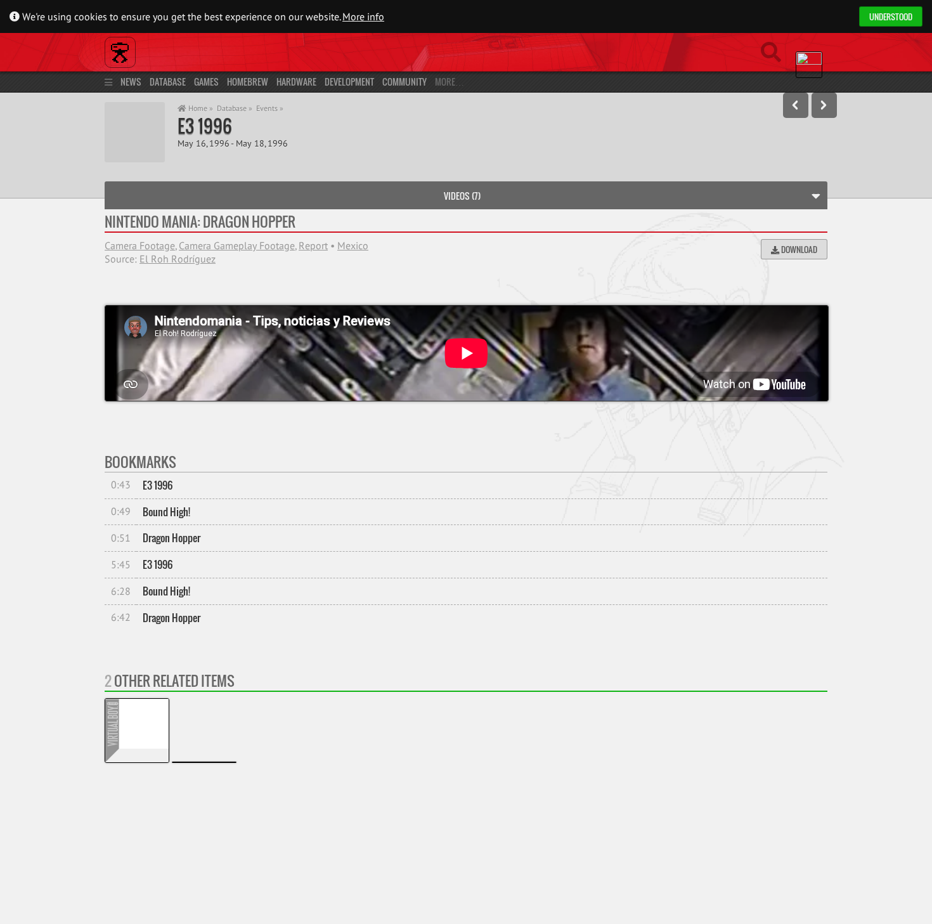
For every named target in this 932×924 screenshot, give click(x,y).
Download (798, 249)
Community (404, 81)
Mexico (352, 245)
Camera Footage (140, 245)
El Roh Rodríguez (177, 258)
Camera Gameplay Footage (237, 245)
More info (363, 16)
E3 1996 (205, 126)
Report (313, 245)
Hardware (296, 81)
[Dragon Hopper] (204, 762)
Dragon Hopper (171, 537)
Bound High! (166, 511)
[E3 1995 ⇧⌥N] (824, 105)
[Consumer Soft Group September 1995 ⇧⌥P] (795, 105)
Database (168, 81)
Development (349, 81)
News (130, 81)
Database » (234, 108)
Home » (199, 108)
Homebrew (247, 81)
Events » (269, 108)
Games (206, 81)
